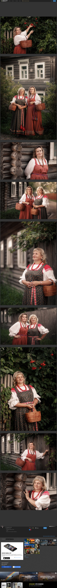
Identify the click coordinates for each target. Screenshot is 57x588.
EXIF (12, 539)
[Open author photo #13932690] (32, 546)
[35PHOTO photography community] (4, 1)
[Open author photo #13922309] (37, 546)
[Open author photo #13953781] (32, 541)
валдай (7, 530)
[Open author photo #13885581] (26, 551)
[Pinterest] (30, 529)
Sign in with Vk (7, 566)
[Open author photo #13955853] (26, 541)
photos (28, 554)
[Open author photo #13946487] (37, 541)
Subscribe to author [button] (45, 527)
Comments (3, 539)
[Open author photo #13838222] (37, 551)
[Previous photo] (0, 254)
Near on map (8, 539)
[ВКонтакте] (29, 529)
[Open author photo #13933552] (26, 546)
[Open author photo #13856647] (32, 551)
